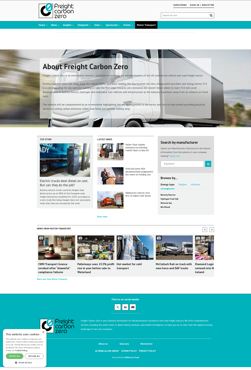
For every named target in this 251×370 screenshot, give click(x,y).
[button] (25, 362)
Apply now (174, 155)
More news (102, 216)
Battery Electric (168, 194)
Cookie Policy (129, 350)
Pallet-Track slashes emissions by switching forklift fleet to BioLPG (137, 147)
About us (103, 343)
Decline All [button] (34, 356)
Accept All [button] (14, 356)
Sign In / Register (202, 4)
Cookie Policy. (21, 350)
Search (211, 14)
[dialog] (24, 348)
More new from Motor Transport (52, 279)
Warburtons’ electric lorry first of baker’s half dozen (138, 194)
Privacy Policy (147, 350)
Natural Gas (166, 203)
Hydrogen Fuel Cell (169, 199)
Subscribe (180, 4)
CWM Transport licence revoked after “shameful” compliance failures (54, 268)
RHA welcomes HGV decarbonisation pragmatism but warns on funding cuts (139, 171)
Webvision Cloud (132, 357)
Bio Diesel (165, 207)
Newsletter (146, 343)
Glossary (124, 343)
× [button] (43, 332)
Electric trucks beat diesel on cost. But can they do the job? (64, 183)
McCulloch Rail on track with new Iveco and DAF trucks (174, 266)
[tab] (167, 185)
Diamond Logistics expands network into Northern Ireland (212, 268)
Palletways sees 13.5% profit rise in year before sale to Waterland (95, 268)
